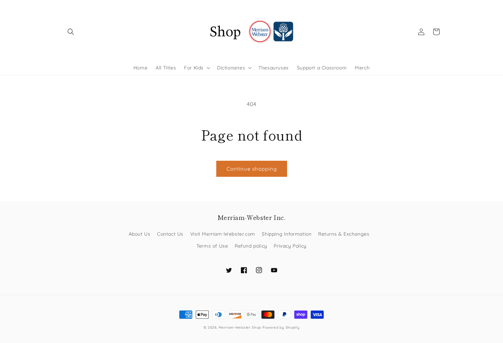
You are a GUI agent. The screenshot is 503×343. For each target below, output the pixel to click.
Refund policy (251, 246)
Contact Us (170, 234)
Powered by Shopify (281, 327)
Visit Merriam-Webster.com (222, 234)
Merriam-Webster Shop (240, 327)
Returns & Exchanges (343, 234)
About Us (140, 234)
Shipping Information (286, 234)
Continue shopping (252, 169)
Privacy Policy (290, 246)
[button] (70, 31)
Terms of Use (212, 246)
